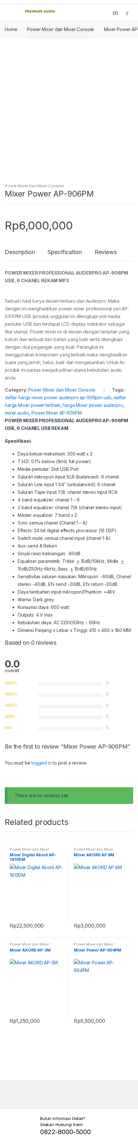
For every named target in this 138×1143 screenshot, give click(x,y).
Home (11, 29)
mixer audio (17, 413)
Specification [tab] (64, 252)
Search (116, 12)
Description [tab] (20, 252)
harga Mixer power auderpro (93, 405)
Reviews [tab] (106, 252)
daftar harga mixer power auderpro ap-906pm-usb (58, 397)
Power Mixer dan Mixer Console (60, 29)
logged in (41, 763)
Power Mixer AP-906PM (56, 413)
